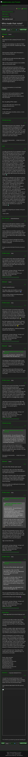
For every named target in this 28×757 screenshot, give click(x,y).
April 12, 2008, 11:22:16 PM (7, 382)
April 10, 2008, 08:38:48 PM (9, 36)
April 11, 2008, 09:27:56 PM (7, 220)
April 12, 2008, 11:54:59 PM (7, 559)
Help (8, 752)
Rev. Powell (5, 218)
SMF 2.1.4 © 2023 (10, 753)
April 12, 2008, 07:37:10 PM (7, 284)
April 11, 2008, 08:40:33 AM (7, 148)
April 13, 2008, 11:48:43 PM (7, 675)
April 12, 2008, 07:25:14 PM (7, 255)
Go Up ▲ (19, 752)
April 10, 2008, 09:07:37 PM (7, 122)
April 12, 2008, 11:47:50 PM (7, 463)
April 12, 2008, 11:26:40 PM (7, 425)
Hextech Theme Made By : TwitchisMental (14, 755)
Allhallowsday (6, 120)
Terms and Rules (13, 752)
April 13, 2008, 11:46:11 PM (7, 616)
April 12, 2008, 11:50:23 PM (7, 494)
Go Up (2, 743)
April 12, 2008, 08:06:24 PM (7, 305)
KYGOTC (4, 673)
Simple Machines (17, 753)
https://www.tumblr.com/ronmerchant (10, 277)
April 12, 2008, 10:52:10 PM (7, 348)
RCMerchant (6, 253)
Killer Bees (5, 612)
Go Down (3, 29)
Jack (3, 146)
